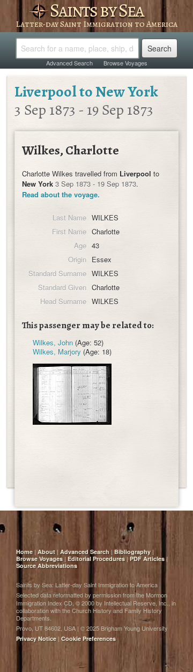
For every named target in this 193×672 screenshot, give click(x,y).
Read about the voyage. (61, 194)
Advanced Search (69, 62)
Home (24, 552)
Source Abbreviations (46, 566)
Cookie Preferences (88, 638)
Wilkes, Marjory (57, 351)
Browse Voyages (125, 62)
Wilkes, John (53, 342)
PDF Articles (147, 559)
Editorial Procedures (96, 559)
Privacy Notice (36, 638)
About (46, 552)
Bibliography (132, 552)
